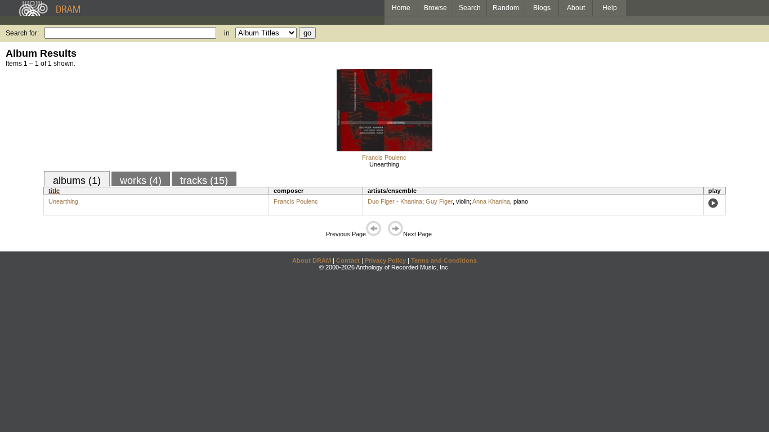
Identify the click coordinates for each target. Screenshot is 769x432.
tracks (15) (204, 180)
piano (520, 201)
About (576, 8)
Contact (348, 260)
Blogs (542, 8)
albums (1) (77, 180)
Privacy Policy (385, 260)
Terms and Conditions (444, 260)
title (54, 190)
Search (470, 8)
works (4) (141, 180)
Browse (435, 8)
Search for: (22, 33)
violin (463, 201)
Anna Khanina (491, 201)
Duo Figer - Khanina (395, 201)
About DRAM (311, 260)
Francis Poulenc (384, 157)
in (227, 33)
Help (609, 8)
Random (506, 8)
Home (401, 8)
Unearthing (384, 164)
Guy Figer (439, 201)
